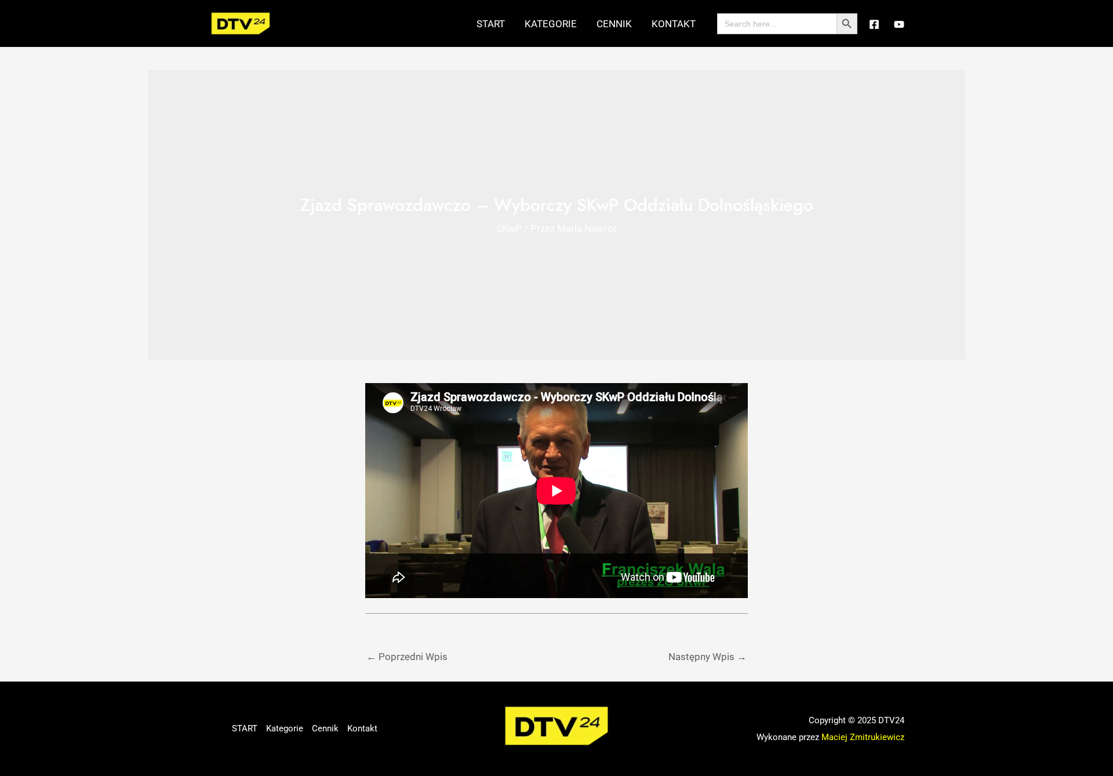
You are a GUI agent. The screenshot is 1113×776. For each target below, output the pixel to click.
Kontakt (674, 24)
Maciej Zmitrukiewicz (862, 737)
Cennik (614, 24)
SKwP (509, 228)
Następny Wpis (707, 656)
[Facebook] (874, 24)
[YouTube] (899, 24)
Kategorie (551, 24)
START (491, 24)
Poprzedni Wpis (407, 656)
